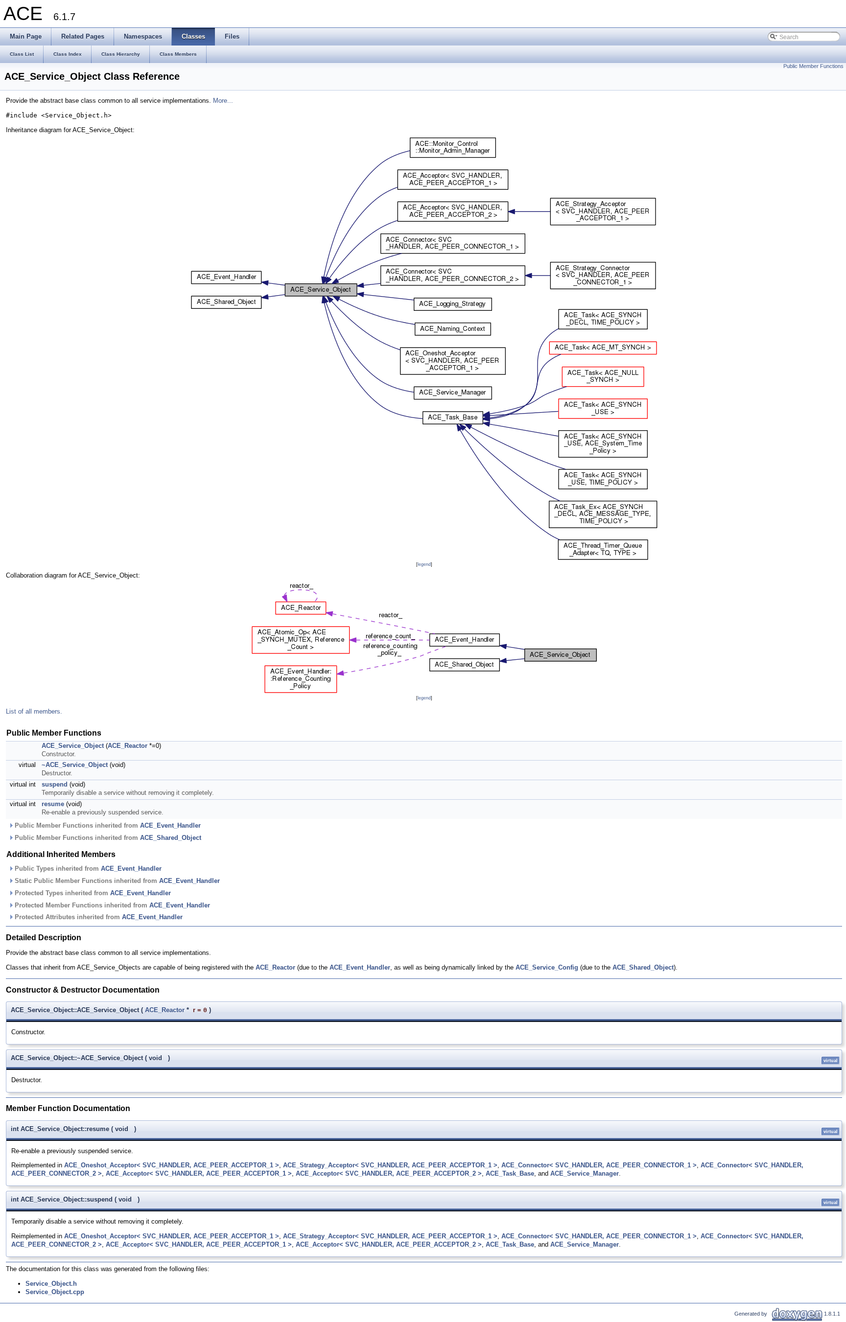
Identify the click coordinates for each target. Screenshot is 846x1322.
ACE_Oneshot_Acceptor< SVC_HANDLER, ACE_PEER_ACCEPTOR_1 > (171, 1165)
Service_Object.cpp (54, 1292)
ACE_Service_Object (73, 745)
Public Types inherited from (87, 868)
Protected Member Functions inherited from (111, 905)
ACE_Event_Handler (170, 825)
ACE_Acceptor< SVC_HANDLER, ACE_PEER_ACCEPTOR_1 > (199, 1173)
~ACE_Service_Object (75, 764)
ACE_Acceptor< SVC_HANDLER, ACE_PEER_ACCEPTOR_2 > (389, 1173)
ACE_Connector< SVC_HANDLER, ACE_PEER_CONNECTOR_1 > (599, 1165)
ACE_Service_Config (547, 967)
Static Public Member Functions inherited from (116, 880)
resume (53, 804)
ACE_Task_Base (510, 1173)
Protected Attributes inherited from (98, 917)
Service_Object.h (51, 1283)
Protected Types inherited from (92, 893)
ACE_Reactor (127, 745)
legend (424, 564)
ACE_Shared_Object (170, 837)
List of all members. (34, 711)
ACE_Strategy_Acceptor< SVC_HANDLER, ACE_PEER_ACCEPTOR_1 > (390, 1165)
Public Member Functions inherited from (107, 825)
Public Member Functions (813, 66)
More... (223, 100)
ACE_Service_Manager (584, 1173)
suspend (55, 784)
